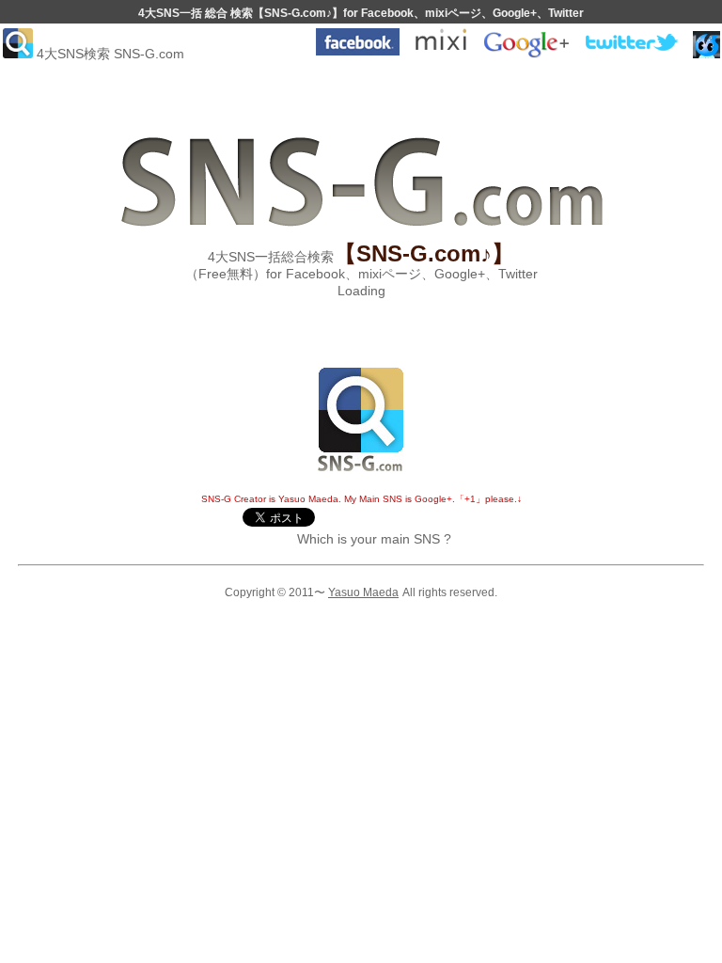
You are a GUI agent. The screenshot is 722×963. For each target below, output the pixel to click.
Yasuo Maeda (363, 592)
